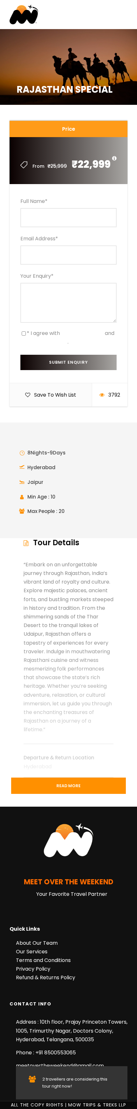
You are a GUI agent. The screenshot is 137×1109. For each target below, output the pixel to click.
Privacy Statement (44, 341)
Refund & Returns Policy (45, 977)
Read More (68, 785)
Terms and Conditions (43, 960)
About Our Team (37, 943)
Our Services (31, 951)
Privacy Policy (33, 969)
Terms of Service (82, 333)
